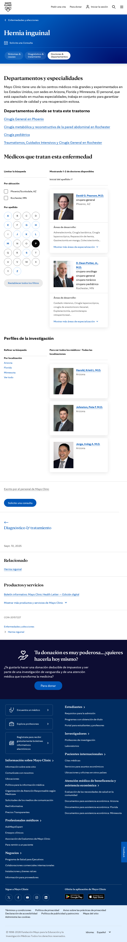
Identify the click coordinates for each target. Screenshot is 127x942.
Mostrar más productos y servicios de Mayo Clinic (33, 602)
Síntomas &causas (14, 55)
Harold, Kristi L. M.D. (88, 370)
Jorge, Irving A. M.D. (88, 444)
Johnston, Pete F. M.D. (89, 407)
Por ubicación (12, 183)
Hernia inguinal (27, 32)
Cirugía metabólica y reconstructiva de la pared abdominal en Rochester (57, 127)
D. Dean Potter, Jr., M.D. (87, 265)
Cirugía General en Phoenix (24, 119)
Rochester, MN (19, 197)
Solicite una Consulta (21, 42)
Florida (8, 367)
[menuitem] (14, 55)
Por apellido (11, 207)
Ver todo (8, 377)
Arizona (8, 362)
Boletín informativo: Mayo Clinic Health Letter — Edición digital (41, 594)
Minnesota (10, 372)
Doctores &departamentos (59, 55)
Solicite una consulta (20, 503)
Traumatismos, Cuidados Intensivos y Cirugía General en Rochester (53, 142)
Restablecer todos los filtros (23, 283)
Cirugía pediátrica (17, 134)
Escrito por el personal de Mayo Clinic (26, 489)
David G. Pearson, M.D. (90, 195)
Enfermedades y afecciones (23, 20)
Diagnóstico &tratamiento (36, 55)
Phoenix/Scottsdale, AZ (23, 191)
